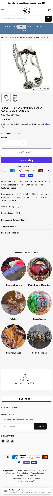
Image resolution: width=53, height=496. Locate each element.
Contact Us (31, 476)
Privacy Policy (22, 473)
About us (20, 476)
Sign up (40, 426)
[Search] (48, 19)
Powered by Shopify (26, 481)
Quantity (4, 138)
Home (4, 37)
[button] (6, 97)
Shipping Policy (9, 470)
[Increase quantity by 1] (23, 143)
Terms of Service (37, 473)
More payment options (26, 166)
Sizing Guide (42, 470)
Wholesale (10, 473)
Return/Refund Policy (26, 470)
